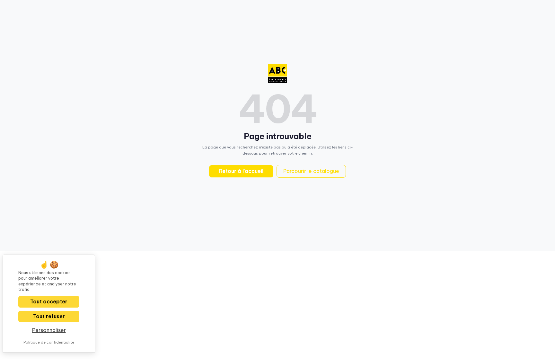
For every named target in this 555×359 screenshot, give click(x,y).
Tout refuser (49, 316)
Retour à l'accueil (241, 171)
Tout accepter (48, 301)
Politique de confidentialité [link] (48, 342)
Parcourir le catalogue (311, 171)
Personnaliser (49, 330)
